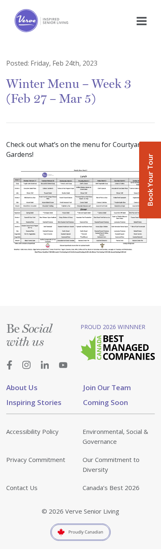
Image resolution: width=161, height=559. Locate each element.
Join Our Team (107, 387)
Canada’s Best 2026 (111, 487)
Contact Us (22, 487)
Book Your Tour (150, 180)
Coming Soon (105, 402)
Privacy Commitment (35, 459)
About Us (22, 387)
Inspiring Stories (34, 402)
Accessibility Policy (32, 431)
